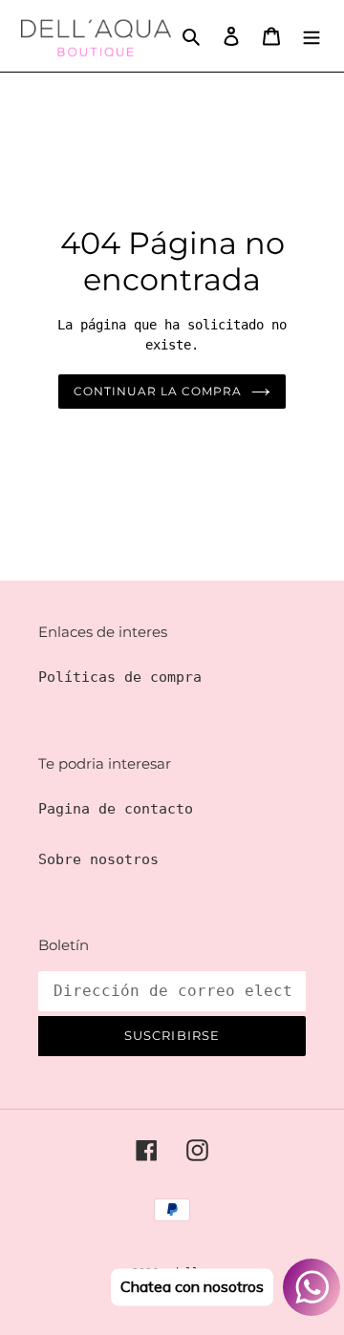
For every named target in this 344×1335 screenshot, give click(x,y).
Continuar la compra (157, 391)
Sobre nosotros (98, 859)
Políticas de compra (120, 677)
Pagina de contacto (115, 808)
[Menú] (311, 35)
